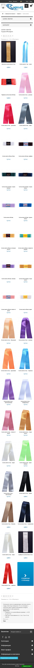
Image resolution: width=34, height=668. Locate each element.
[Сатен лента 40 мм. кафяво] (25, 143)
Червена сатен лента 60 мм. (8, 94)
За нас (10, 1)
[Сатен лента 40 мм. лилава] (8, 266)
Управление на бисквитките (9, 658)
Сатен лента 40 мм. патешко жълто (8, 248)
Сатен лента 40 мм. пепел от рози (8, 310)
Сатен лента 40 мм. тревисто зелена (25, 248)
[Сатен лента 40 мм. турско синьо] (25, 205)
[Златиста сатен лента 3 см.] (8, 51)
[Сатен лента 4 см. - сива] (25, 113)
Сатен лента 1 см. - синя (26, 64)
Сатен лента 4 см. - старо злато (25, 432)
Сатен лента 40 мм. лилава (8, 278)
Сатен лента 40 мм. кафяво (25, 156)
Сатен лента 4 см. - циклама (8, 125)
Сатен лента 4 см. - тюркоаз (26, 370)
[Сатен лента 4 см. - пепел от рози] (8, 419)
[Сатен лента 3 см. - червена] (8, 573)
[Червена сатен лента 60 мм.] (8, 82)
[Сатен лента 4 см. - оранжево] (8, 358)
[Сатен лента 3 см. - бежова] (8, 511)
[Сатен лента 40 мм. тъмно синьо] (25, 174)
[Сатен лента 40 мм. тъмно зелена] (8, 174)
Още (4, 621)
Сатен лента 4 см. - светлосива (8, 494)
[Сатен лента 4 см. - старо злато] (25, 419)
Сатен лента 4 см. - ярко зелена (26, 463)
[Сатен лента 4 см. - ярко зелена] (25, 450)
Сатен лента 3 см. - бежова (8, 524)
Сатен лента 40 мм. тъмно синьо (25, 187)
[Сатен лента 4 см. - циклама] (8, 113)
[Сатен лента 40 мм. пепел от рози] (8, 297)
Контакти (15, 1)
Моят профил (6, 650)
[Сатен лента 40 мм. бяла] (8, 143)
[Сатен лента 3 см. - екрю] (8, 542)
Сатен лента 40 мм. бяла (8, 156)
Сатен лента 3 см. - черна (25, 493)
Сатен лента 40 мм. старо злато (25, 279)
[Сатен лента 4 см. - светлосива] (8, 481)
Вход (31, 1)
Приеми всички (26, 666)
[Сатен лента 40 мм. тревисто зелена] (25, 235)
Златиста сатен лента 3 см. (8, 64)
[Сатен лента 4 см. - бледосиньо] (25, 389)
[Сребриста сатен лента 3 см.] (25, 542)
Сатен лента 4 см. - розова (25, 94)
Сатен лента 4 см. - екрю (8, 462)
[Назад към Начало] (2, 14)
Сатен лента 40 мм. (8, 217)
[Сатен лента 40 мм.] (8, 205)
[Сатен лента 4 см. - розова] (25, 82)
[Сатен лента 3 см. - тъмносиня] (25, 511)
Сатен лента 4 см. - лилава (25, 340)
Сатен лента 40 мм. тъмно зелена (8, 187)
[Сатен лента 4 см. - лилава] (25, 327)
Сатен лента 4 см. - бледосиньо (25, 402)
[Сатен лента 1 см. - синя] (25, 51)
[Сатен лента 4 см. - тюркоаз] (25, 358)
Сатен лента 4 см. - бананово (8, 340)
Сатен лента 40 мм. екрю (25, 309)
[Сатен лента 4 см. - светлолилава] (8, 389)
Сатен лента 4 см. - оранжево (8, 370)
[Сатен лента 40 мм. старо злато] (25, 266)
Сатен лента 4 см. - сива (25, 125)
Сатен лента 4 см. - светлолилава (8, 402)
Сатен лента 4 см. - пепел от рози (9, 432)
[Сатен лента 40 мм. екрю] (25, 297)
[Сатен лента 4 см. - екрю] (8, 450)
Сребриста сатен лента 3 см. (25, 554)
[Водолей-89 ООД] (14, 7)
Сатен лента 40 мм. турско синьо (25, 218)
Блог (27, 1)
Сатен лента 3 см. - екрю (8, 554)
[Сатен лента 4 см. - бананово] (8, 327)
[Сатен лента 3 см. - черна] (25, 481)
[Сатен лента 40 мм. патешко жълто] (8, 235)
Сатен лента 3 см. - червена (8, 585)
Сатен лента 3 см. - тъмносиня (25, 524)
